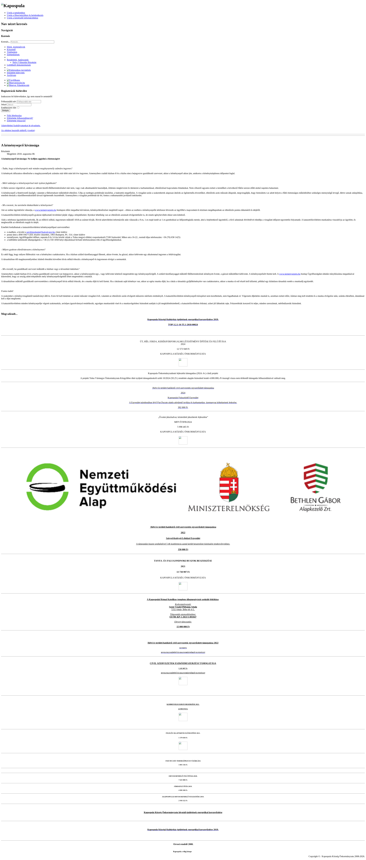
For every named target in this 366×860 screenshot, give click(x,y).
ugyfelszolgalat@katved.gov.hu (40, 232)
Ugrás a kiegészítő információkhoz (22, 18)
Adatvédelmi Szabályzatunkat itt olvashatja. (20, 125)
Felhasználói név (8, 101)
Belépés (5, 110)
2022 (183, 532)
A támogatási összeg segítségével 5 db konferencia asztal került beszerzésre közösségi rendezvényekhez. (183, 544)
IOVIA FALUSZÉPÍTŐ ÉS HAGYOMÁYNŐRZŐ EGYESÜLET (183, 673)
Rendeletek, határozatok (18, 60)
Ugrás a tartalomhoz (16, 12)
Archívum (11, 75)
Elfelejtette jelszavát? (16, 120)
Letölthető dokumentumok (19, 65)
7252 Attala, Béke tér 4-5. (182, 609)
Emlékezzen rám (8, 107)
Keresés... (5, 42)
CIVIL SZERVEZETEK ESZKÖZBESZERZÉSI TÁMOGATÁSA (183, 663)
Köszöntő (11, 49)
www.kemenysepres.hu (45, 210)
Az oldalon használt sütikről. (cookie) (18, 130)
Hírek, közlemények (16, 47)
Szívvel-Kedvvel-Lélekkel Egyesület (183, 538)
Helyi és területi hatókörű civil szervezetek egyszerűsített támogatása (183, 527)
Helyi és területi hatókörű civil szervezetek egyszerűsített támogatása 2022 (183, 643)
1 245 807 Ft (183, 668)
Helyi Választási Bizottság (24, 62)
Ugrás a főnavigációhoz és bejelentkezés (25, 15)
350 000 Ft (183, 549)
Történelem (12, 52)
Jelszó (4, 104)
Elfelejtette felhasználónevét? (20, 118)
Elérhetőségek (13, 54)
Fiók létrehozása (14, 115)
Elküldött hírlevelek (16, 72)
